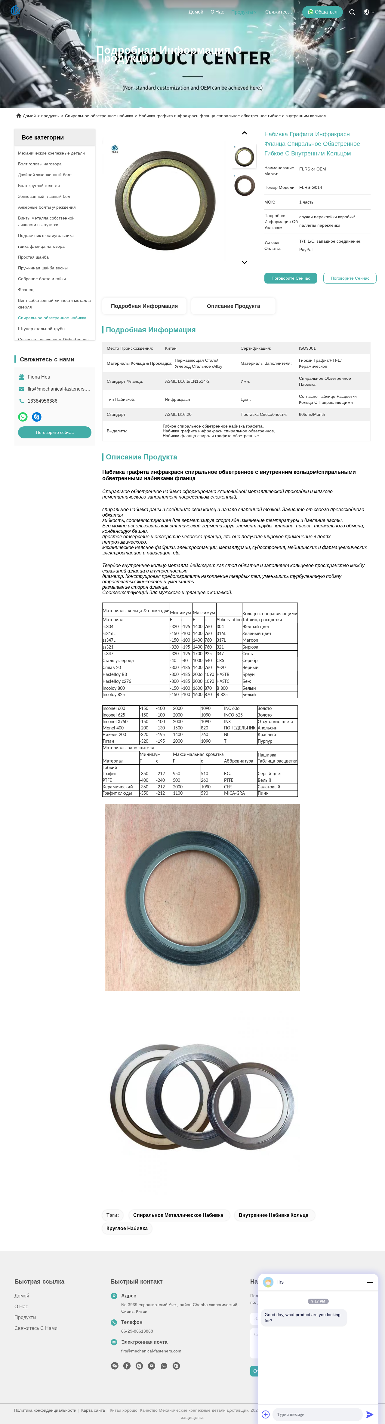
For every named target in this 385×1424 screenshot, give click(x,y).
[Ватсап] (22, 416)
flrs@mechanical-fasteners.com (61, 388)
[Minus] (370, 1282)
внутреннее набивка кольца (273, 1215)
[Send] (370, 1414)
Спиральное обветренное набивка (99, 115)
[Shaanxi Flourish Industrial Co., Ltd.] (16, 12)
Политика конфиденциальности (45, 1410)
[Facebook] (127, 1367)
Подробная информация (144, 306)
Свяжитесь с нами (279, 11)
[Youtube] (151, 1367)
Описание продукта (233, 306)
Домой (196, 11)
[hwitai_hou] (176, 1367)
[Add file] (266, 1414)
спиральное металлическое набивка (178, 1215)
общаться (326, 11)
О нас (217, 11)
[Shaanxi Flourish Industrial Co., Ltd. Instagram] (139, 1367)
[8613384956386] (164, 1367)
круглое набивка (127, 1228)
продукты (242, 12)
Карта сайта (93, 1410)
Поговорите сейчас (55, 432)
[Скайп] (36, 416)
